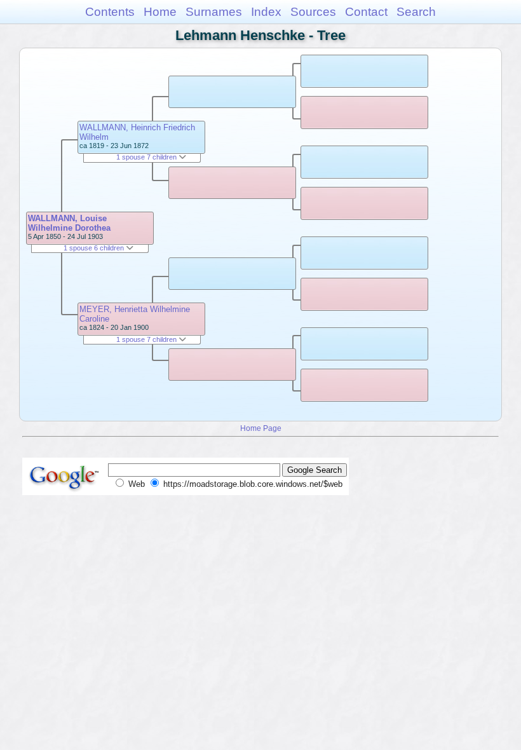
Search (416, 11)
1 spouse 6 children (95, 248)
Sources (313, 11)
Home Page (260, 428)
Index (266, 11)
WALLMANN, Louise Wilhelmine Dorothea (69, 223)
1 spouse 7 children (147, 157)
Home (160, 11)
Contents (110, 11)
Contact (366, 11)
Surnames (214, 11)
